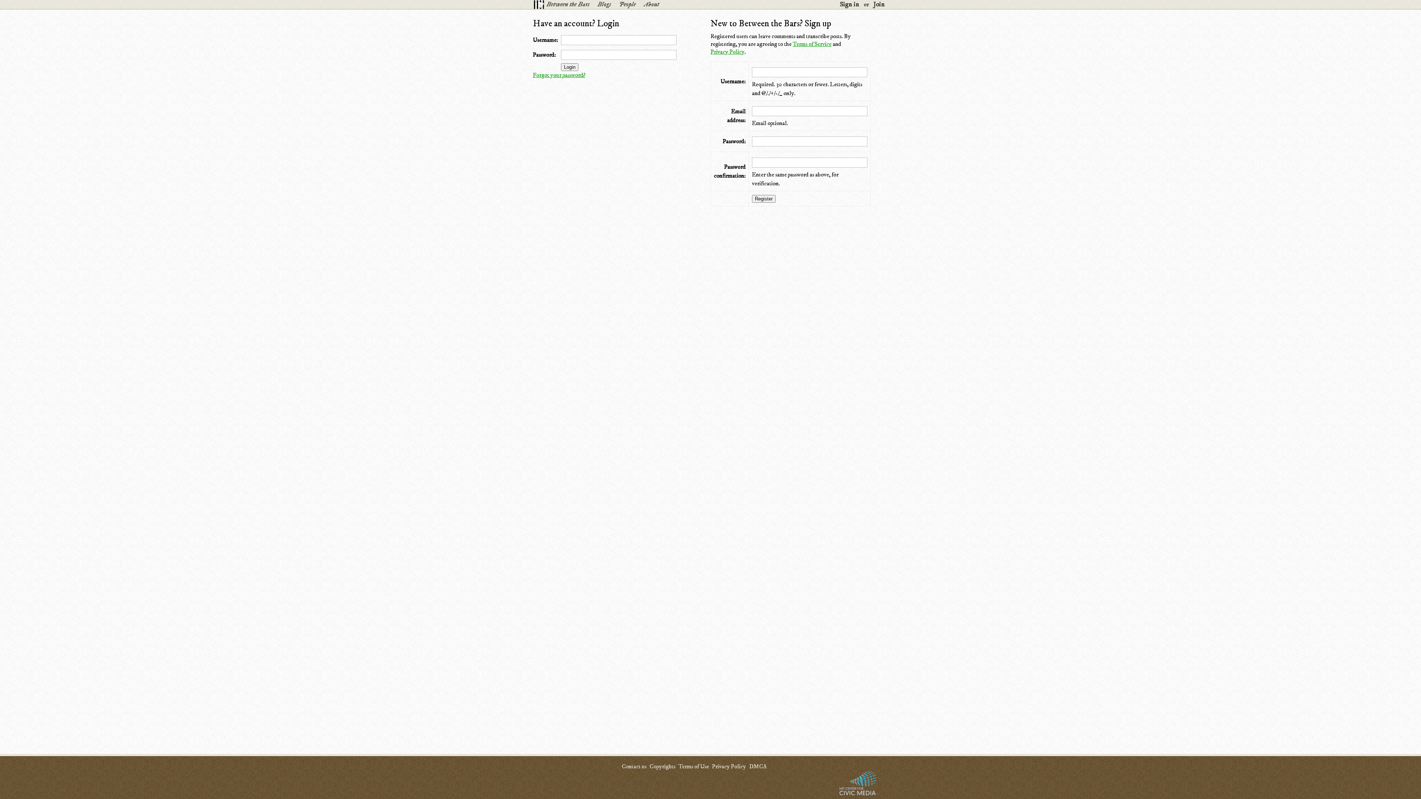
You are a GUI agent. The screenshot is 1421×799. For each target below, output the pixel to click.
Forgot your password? (559, 75)
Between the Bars (568, 4)
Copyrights (662, 766)
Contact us (634, 766)
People (627, 4)
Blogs (604, 4)
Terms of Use (693, 766)
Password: (544, 54)
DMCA (758, 766)
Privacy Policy (727, 51)
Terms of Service (812, 44)
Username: (545, 40)
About (651, 4)
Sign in (849, 4)
